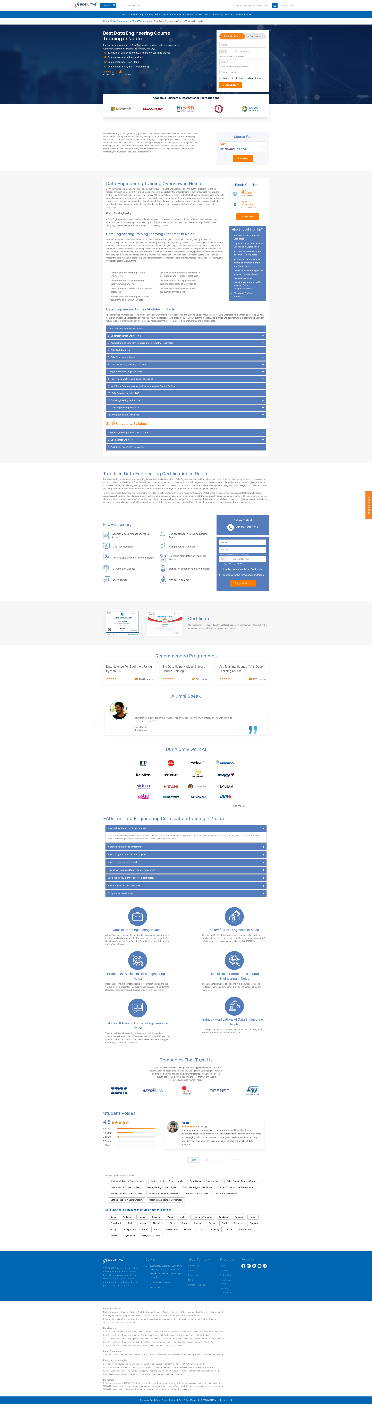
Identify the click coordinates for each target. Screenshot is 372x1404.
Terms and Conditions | (150, 1400)
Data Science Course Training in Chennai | (121, 1335)
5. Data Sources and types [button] (121, 357)
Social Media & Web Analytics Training (119, 1322)
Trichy (172, 1223)
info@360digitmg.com (160, 1282)
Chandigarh (116, 1223)
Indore (229, 1229)
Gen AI (228, 14)
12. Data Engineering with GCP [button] (123, 407)
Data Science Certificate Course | (118, 1331)
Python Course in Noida (197, 1193)
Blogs (223, 1265)
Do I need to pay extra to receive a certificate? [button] (131, 878)
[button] (96, 722)
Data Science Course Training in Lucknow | (169, 1338)
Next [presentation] (193, 1160)
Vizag (113, 1229)
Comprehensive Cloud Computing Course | (122, 1354)
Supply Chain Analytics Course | (137, 1315)
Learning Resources (252, 5)
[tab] (186, 329)
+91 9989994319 (247, 527)
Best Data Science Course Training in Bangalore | (202, 1331)
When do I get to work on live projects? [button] (127, 854)
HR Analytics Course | (112, 1315)
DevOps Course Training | (143, 1367)
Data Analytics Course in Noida (125, 1187)
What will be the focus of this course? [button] (127, 828)
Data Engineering (214, 14)
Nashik (183, 1217)
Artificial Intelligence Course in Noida (127, 1181)
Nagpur (142, 1217)
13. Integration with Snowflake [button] (123, 414)
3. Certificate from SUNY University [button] (129, 447)
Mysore (143, 1223)
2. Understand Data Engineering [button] (124, 336)
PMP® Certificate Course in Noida (164, 1193)
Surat (224, 1223)
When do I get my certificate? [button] (122, 862)
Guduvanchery (246, 1229)
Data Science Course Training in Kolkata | (159, 1342)
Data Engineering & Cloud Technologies (131, 21)
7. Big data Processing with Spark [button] (125, 371)
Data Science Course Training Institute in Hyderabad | (156, 1331)
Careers (192, 1270)
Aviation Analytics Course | (142, 1312)
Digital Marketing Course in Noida (161, 1187)
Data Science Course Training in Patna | (206, 1338)
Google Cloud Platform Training (209, 1354)
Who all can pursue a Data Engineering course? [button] (131, 870)
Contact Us (193, 1265)
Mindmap (224, 1270)
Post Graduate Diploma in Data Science (164, 1374)
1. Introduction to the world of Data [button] (126, 328)
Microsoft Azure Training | (183, 1354)
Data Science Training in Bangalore (127, 1200)
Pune (144, 1229)
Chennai (198, 1223)
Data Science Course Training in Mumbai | (121, 1342)
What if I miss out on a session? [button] (124, 885)
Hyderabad (130, 1236)
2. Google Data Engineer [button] (123, 440)
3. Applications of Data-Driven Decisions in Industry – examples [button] (140, 343)
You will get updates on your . (232, 56)
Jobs (236, 5)
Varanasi (239, 1217)
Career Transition (197, 1284)
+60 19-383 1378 (157, 1287)
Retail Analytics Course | (189, 1315)
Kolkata (187, 1229)
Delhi (130, 1223)
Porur (156, 1229)
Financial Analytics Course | (166, 1312)
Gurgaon (254, 1223)
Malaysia (146, 1236)
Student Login (287, 5)
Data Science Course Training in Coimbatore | (123, 1345)
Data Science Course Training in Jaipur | (158, 1335)
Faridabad (223, 1217)
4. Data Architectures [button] (119, 350)
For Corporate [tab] (253, 36)
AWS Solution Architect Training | (156, 1354)
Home (106, 21)
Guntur (253, 1217)
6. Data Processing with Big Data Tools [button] (128, 364)
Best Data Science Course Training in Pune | (196, 1342)
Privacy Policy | (169, 1400)
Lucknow (156, 1217)
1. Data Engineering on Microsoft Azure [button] (131, 432)
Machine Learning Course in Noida (126, 1193)
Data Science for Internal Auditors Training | (198, 1319)
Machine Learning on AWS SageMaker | (172, 1367)
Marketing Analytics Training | (116, 1312)
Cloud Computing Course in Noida (205, 1181)
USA (158, 1236)
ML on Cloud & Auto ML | (138, 1370)
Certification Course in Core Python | (160, 1364)
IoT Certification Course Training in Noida (236, 1187)
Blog (267, 5)
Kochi (200, 1229)
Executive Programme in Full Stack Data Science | (125, 1374)
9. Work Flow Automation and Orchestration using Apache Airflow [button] (141, 386)
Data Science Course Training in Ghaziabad (163, 1345)
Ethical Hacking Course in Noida (197, 1187)
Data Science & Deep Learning (137, 14)
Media (191, 1280)
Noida (184, 1223)
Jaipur (114, 1217)
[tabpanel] (214, 1140)
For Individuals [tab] (232, 36)
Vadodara (127, 1217)
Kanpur (212, 1223)
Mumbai (114, 1236)
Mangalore (158, 1223)
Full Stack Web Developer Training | (203, 1370)
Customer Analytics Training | (164, 1315)
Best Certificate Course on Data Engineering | (123, 1364)
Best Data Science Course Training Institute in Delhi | (126, 1338)
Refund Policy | (184, 1400)
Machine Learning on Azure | (201, 1367)
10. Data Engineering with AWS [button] (123, 393)
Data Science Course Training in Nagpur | (195, 1335)
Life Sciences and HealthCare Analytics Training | (201, 1312)
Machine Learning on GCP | (115, 1370)
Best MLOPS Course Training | (190, 1364)
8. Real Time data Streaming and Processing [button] (130, 379)
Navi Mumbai (171, 1229)
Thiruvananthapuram (202, 1217)
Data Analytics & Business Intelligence (174, 14)
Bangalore (238, 1223)
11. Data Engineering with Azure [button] (124, 400)
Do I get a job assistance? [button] (121, 893)
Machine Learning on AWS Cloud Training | (168, 1370)
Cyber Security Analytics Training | (163, 1319)
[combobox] (223, 51)
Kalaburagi (214, 1229)
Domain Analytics (242, 14)
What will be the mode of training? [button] (125, 846)
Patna (170, 1217)
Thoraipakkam (129, 1229)
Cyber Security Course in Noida (241, 1181)
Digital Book (226, 1275)
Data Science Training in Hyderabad (165, 1200)
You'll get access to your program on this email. (234, 66)
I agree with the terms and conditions (242, 78)
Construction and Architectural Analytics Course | (125, 1319)
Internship (193, 1275)
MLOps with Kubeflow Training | (117, 1367)
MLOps (199, 14)
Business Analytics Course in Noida (167, 1181)
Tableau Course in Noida (226, 1193)
